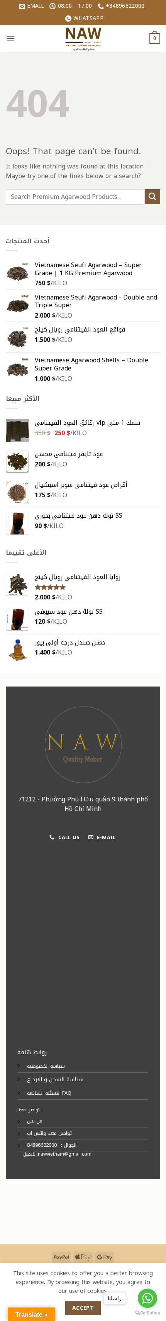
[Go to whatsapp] (147, 1298)
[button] (10, 38)
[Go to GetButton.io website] (147, 1313)
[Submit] (152, 196)
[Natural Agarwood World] (83, 38)
